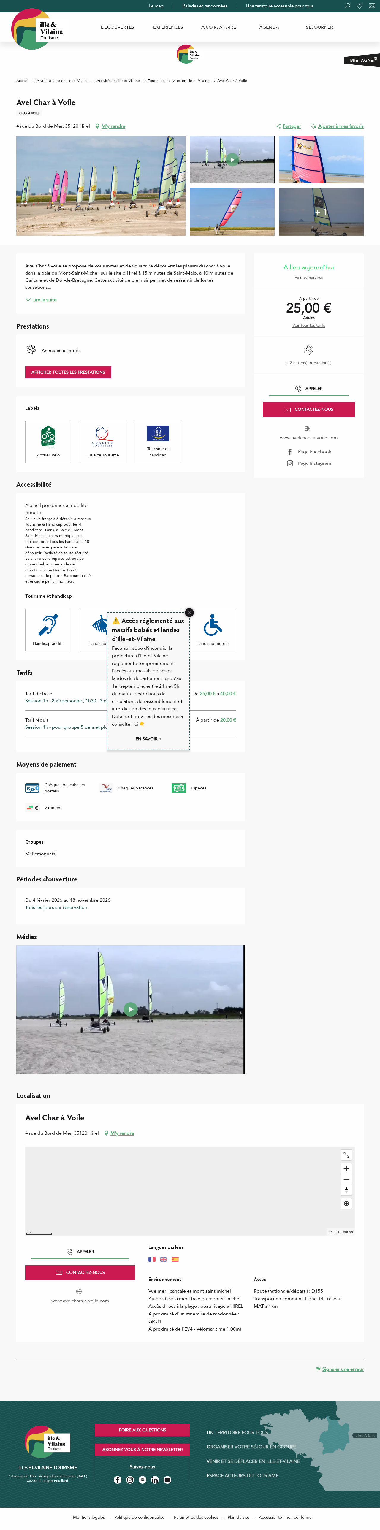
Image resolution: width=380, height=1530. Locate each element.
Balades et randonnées (205, 6)
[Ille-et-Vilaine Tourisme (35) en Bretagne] (190, 54)
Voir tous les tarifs (308, 325)
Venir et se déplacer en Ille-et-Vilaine (253, 1461)
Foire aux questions (142, 1430)
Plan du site (238, 1517)
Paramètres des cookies (196, 1517)
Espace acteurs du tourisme (242, 1475)
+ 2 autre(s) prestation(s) (309, 363)
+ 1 (321, 211)
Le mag (156, 6)
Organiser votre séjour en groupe (251, 1447)
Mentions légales (89, 1517)
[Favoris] (360, 6)
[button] (313, 126)
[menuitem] (117, 27)
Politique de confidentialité (139, 1517)
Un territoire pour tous (237, 1432)
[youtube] (131, 1009)
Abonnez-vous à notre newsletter (142, 1450)
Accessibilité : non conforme (285, 1517)
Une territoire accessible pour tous (280, 6)
